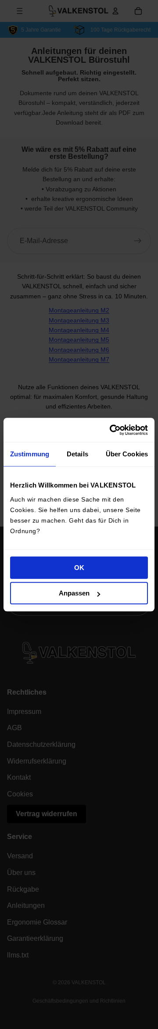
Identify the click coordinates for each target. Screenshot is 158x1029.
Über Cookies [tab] (127, 454)
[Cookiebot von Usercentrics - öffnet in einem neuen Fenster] (111, 430)
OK (79, 567)
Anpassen (74, 593)
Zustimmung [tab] (29, 454)
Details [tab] (77, 454)
